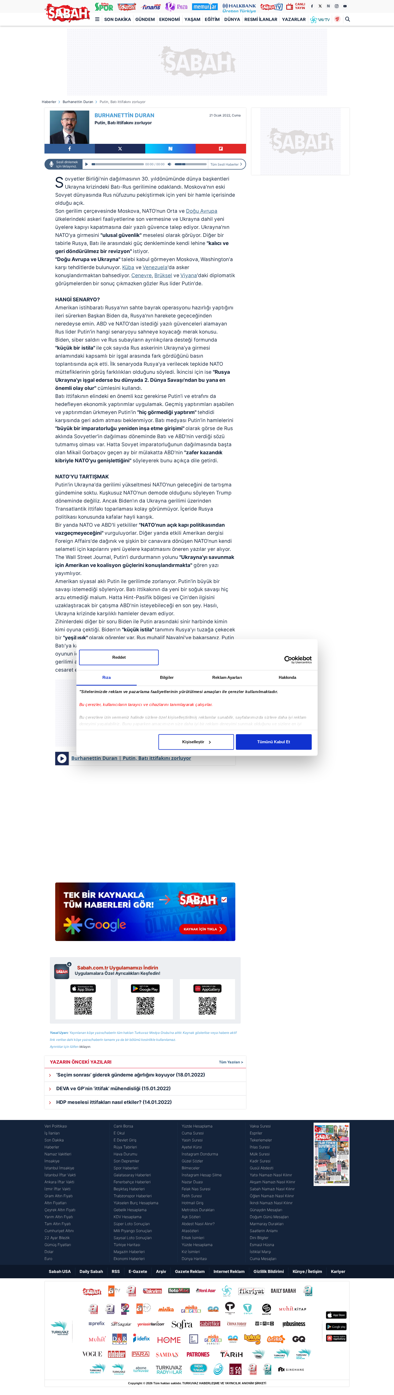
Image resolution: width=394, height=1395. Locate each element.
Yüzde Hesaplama (197, 1126)
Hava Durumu (125, 1154)
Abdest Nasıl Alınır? (198, 1223)
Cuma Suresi (193, 1133)
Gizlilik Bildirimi (269, 1271)
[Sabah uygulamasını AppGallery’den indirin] (207, 999)
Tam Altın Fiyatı (57, 1223)
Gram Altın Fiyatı (58, 1195)
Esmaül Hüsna (262, 1244)
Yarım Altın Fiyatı (58, 1216)
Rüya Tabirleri (125, 1147)
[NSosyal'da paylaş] (170, 148)
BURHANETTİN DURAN (124, 115)
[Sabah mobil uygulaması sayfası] (63, 970)
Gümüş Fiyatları (57, 1244)
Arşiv (161, 1271)
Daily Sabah (91, 1271)
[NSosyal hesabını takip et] (328, 6)
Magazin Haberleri (129, 1251)
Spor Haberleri (126, 1168)
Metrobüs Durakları (198, 1209)
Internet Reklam (229, 1271)
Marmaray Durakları (267, 1223)
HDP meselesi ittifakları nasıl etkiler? (113, 1102)
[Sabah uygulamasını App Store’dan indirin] (83, 999)
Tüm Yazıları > (231, 1062)
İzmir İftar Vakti (57, 1189)
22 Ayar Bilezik (57, 1237)
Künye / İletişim (307, 1271)
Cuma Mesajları (263, 1258)
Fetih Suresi (192, 1195)
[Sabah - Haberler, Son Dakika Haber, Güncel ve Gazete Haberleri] (67, 13)
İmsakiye (52, 1161)
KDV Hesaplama (128, 1216)
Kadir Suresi (260, 1161)
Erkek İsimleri (193, 1237)
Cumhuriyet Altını (59, 1230)
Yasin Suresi (192, 1140)
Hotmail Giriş (192, 1202)
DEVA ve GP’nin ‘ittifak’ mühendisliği (113, 1088)
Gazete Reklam (190, 1271)
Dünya (232, 19)
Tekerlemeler (261, 1140)
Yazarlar (294, 19)
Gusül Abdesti (261, 1168)
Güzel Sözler (192, 1161)
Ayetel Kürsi (192, 1147)
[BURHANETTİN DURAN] (69, 127)
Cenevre (141, 275)
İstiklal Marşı (260, 1251)
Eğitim (212, 19)
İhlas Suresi (260, 1147)
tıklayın (84, 1047)
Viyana (188, 275)
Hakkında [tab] (287, 677)
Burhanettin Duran (78, 102)
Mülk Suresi (260, 1154)
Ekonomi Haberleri (129, 1258)
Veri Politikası (55, 1126)
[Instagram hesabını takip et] (336, 6)
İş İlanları (52, 1133)
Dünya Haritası (194, 1258)
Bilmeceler (191, 1168)
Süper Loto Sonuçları (132, 1223)
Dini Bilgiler (259, 1237)
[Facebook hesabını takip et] (311, 6)
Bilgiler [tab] (167, 677)
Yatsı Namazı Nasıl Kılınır (271, 1175)
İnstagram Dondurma (200, 1154)
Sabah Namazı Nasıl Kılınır (272, 1189)
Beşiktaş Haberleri (129, 1189)
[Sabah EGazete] (332, 1192)
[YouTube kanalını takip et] (345, 6)
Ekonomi (169, 19)
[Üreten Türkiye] (239, 6)
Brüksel (163, 275)
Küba (128, 267)
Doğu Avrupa (201, 211)
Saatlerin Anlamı (264, 1230)
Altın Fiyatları (55, 1202)
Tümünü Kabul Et (273, 741)
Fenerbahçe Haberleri (132, 1182)
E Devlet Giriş (125, 1140)
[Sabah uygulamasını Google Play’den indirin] (145, 999)
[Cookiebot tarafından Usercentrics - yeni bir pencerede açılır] (288, 660)
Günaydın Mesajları (266, 1209)
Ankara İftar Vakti (59, 1182)
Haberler (49, 102)
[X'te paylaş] (120, 148)
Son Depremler (126, 1161)
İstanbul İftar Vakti (60, 1175)
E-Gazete (138, 1271)
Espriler (256, 1133)
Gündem (145, 19)
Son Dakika (117, 19)
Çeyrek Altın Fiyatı (59, 1209)
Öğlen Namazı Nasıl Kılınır (272, 1195)
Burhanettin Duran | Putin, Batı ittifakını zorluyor (131, 758)
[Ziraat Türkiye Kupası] (337, 19)
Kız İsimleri (191, 1251)
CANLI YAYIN (300, 6)
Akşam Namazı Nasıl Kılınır (272, 1182)
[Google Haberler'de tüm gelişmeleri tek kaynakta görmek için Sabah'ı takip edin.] (145, 914)
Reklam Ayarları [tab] (227, 677)
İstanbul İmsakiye (59, 1168)
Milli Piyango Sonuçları (133, 1230)
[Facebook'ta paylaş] (69, 148)
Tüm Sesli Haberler (224, 164)
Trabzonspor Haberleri (133, 1195)
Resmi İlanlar (260, 19)
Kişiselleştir (193, 741)
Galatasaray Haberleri (132, 1175)
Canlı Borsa (123, 1126)
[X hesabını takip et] (320, 6)
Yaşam (192, 19)
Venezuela (155, 267)
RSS (116, 1271)
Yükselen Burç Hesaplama (136, 1202)
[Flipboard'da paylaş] (221, 148)
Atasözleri (190, 1230)
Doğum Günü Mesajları (269, 1216)
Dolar (49, 1251)
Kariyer (338, 1271)
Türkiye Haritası (127, 1244)
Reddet (119, 657)
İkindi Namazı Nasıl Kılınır (271, 1202)
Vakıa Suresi (260, 1126)
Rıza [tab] (106, 677)
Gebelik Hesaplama (130, 1209)
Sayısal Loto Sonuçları (133, 1237)
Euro (48, 1258)
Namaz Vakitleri (57, 1154)
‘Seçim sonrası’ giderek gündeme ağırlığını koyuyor (130, 1075)
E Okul (119, 1133)
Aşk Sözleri (191, 1216)
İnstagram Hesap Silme (202, 1175)
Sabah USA (60, 1271)
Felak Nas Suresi (196, 1189)
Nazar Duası (192, 1182)
